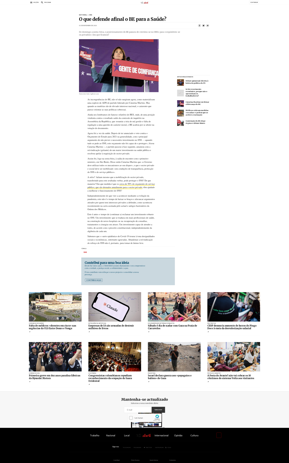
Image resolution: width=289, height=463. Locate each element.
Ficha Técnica (135, 460)
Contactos (172, 460)
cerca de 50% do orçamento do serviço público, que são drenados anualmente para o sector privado (121, 185)
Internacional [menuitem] (162, 435)
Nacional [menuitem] (110, 435)
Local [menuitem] (127, 435)
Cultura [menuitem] (194, 435)
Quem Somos (154, 460)
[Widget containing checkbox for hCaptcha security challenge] (144, 418)
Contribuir (116, 460)
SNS (85, 252)
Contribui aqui (93, 280)
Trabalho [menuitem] (94, 435)
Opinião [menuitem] (178, 435)
